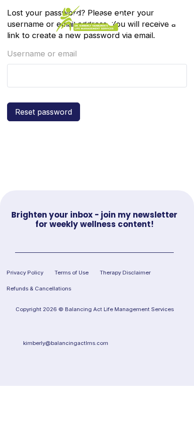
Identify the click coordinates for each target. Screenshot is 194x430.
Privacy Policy (25, 272)
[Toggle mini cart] (13, 19)
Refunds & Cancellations (39, 288)
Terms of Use (72, 272)
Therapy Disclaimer (125, 272)
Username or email (42, 53)
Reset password (43, 112)
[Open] (177, 18)
